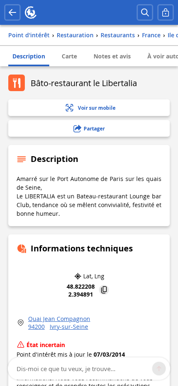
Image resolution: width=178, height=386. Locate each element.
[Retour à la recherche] (12, 12)
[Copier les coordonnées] (103, 291)
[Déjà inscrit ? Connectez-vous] (165, 12)
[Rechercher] (145, 12)
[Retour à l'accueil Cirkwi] (30, 12)
